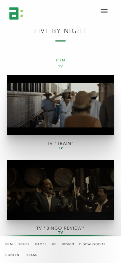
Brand (32, 255)
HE (54, 244)
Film (9, 244)
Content (13, 255)
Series (24, 244)
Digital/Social (92, 244)
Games (41, 244)
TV (60, 66)
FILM (60, 60)
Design (68, 244)
